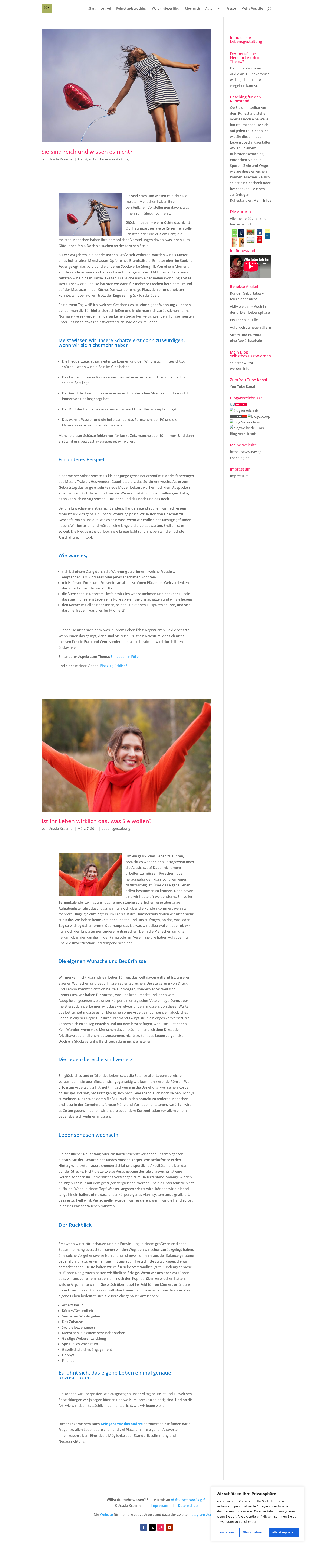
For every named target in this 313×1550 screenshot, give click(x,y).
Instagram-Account (203, 1514)
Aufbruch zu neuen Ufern (250, 327)
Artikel (106, 8)
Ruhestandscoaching (131, 8)
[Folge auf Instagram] (160, 1527)
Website (106, 1514)
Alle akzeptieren (283, 1532)
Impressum (239, 476)
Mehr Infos (262, 200)
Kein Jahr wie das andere (121, 1423)
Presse (231, 8)
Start (92, 8)
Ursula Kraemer (61, 159)
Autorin (211, 8)
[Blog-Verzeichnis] (238, 404)
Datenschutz (188, 1505)
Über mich (192, 8)
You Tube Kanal (242, 386)
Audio (234, 74)
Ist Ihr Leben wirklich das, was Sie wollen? (97, 821)
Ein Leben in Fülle (125, 656)
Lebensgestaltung (114, 159)
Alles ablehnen (253, 1532)
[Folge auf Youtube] (169, 1527)
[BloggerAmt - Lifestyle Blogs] (244, 410)
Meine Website (252, 8)
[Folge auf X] (152, 1527)
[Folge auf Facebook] (143, 1527)
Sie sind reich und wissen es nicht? (87, 151)
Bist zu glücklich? (113, 665)
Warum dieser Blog (165, 8)
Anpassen (227, 1532)
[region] (257, 1513)
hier (233, 224)
